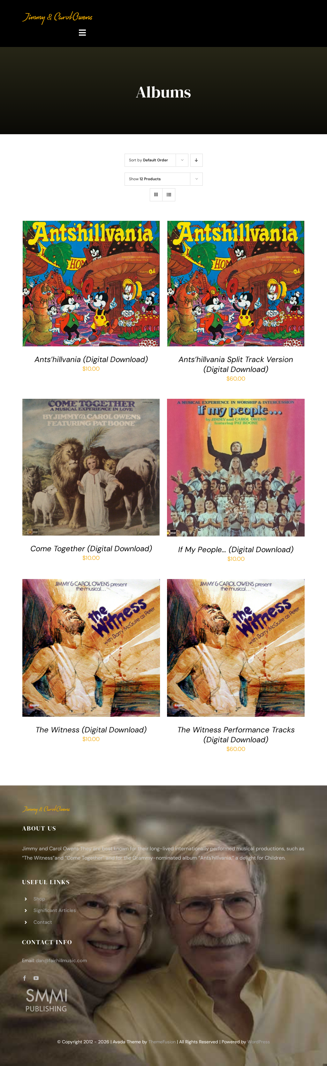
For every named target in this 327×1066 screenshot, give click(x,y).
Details (40, 288)
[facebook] (24, 978)
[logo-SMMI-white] (46, 990)
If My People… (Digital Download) (235, 549)
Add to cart (86, 282)
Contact (43, 922)
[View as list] (169, 195)
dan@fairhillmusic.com (61, 960)
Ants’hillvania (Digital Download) (91, 359)
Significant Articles (55, 910)
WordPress (258, 1042)
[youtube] (36, 978)
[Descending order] (196, 160)
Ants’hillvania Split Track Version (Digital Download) (236, 364)
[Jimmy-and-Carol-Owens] (57, 14)
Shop (39, 899)
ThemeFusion (162, 1042)
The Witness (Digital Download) (91, 730)
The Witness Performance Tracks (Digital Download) (236, 735)
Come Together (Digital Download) (91, 548)
